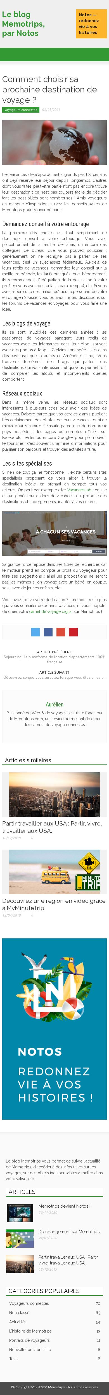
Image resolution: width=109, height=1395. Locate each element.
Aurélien (54, 704)
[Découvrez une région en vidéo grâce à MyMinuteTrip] (54, 871)
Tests (54, 1359)
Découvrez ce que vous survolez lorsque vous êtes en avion (55, 677)
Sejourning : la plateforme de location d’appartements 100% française (54, 659)
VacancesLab (79, 490)
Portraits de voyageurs (54, 1340)
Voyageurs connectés (20, 110)
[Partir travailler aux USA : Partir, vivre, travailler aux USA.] (54, 794)
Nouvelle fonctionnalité (54, 1349)
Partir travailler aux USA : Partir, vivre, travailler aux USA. (52, 827)
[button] (21, 54)
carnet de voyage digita (50, 611)
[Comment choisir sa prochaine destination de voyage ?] (54, 142)
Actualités (54, 1322)
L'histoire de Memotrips (54, 1331)
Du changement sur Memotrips (69, 1231)
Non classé (54, 1312)
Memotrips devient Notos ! (64, 1206)
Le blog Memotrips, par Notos (23, 24)
